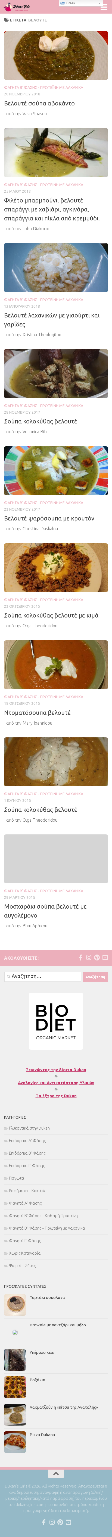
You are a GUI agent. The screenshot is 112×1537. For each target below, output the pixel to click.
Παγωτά (16, 1178)
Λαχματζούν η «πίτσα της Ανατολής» (64, 1407)
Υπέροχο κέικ (42, 1352)
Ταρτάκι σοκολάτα (47, 1297)
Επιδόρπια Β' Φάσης (27, 1153)
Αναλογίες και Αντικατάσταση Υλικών (56, 1082)
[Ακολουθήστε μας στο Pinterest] (97, 958)
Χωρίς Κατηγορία (25, 1253)
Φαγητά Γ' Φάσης (25, 1240)
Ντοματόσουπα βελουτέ (37, 712)
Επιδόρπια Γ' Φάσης (27, 1165)
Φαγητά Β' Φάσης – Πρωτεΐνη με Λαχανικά (47, 1228)
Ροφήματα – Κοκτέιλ (27, 1190)
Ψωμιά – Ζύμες (22, 1265)
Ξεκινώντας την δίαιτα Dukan (56, 1069)
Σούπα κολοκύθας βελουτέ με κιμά (51, 615)
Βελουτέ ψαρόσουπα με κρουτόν (49, 518)
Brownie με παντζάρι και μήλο (58, 1325)
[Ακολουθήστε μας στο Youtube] (105, 958)
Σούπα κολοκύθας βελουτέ (40, 421)
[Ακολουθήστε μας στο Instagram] (89, 958)
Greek (70, 3)
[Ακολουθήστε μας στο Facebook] (80, 958)
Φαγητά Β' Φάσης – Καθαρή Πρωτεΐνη (43, 1215)
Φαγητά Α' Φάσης (25, 1203)
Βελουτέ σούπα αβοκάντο (39, 103)
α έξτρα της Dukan (58, 1095)
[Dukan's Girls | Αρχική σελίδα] (21, 6)
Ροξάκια (37, 1379)
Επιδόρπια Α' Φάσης (27, 1140)
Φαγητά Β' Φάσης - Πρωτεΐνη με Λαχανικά (43, 87)
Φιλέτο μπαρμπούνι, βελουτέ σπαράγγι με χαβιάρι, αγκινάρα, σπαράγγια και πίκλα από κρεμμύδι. (52, 209)
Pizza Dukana (42, 1434)
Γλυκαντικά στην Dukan (29, 1128)
